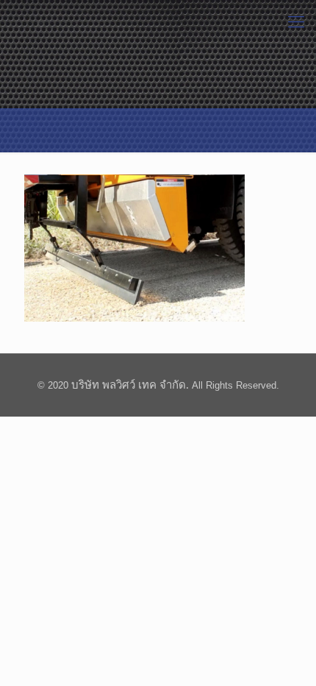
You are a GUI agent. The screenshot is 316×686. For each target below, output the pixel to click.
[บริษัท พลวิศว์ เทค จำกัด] (46, 22)
